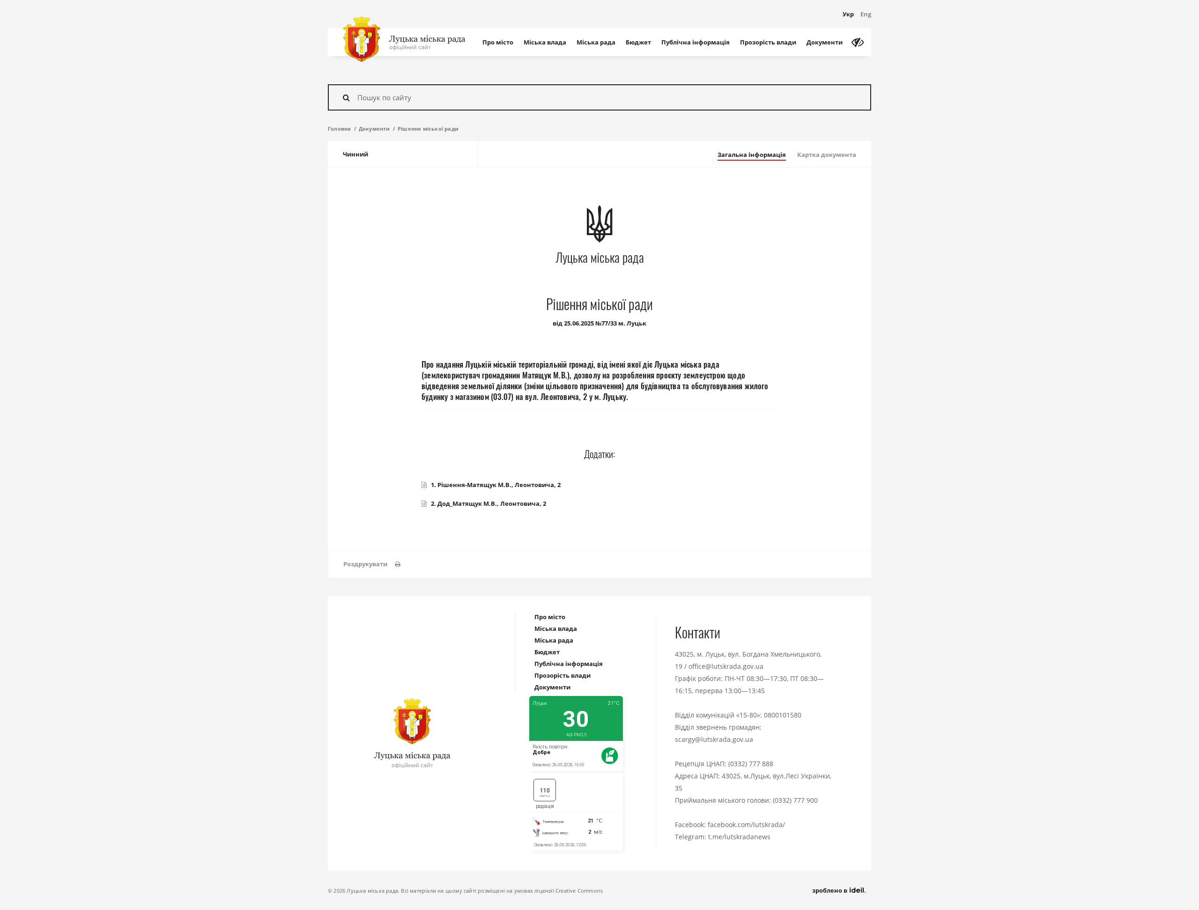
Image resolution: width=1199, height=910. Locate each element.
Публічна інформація (695, 42)
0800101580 (782, 714)
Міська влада (545, 42)
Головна (339, 128)
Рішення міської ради (428, 128)
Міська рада (596, 42)
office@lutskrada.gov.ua (725, 666)
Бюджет (638, 42)
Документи (825, 42)
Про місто (497, 42)
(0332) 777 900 (795, 800)
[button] (372, 564)
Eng (865, 14)
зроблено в (830, 890)
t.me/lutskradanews (739, 836)
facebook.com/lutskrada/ (746, 824)
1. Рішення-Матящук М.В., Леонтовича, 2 (496, 485)
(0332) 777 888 (750, 763)
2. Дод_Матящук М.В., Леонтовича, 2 (488, 503)
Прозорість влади (768, 42)
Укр (848, 14)
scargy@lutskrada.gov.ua (714, 739)
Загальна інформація (752, 154)
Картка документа (826, 154)
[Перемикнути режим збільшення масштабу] (857, 42)
